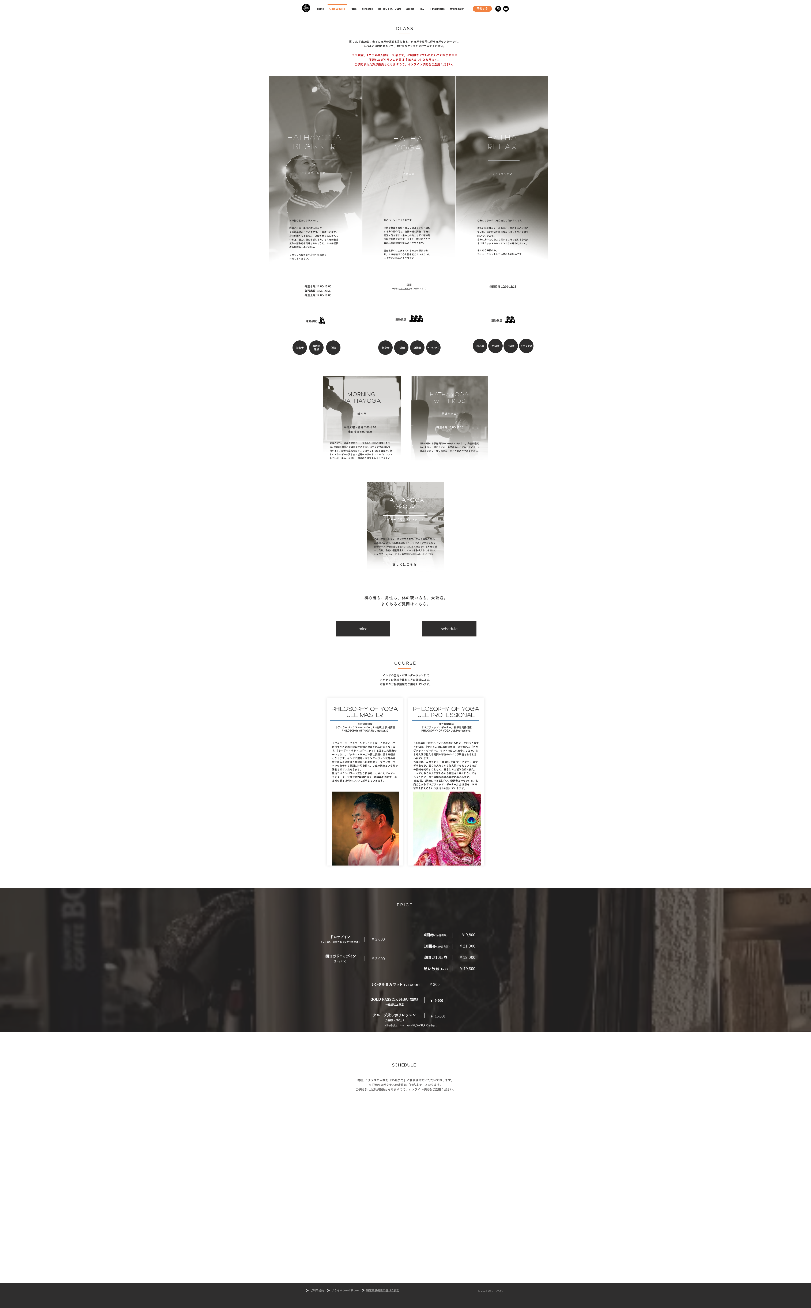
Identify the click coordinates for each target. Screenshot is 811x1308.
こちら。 (422, 604)
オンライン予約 (418, 64)
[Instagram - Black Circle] (498, 9)
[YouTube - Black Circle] (506, 9)
